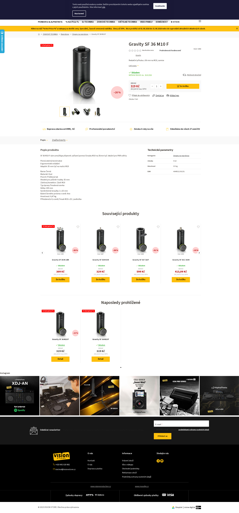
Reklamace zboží (129, 472)
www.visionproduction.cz (100, 486)
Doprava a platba (95, 468)
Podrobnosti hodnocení (170, 50)
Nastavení (79, 13)
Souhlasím (160, 6)
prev (42, 253)
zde (103, 7)
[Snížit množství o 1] (152, 86)
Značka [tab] (58, 140)
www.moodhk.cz (142, 486)
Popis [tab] (43, 140)
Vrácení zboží (127, 460)
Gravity (138, 55)
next (199, 253)
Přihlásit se (162, 436)
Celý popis (133, 66)
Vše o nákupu (127, 464)
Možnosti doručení (194, 75)
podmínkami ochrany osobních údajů (194, 429)
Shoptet (179, 507)
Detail (60, 359)
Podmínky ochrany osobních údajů (136, 476)
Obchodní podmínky (130, 468)
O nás (90, 464)
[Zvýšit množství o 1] (161, 86)
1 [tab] (120, 367)
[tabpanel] (60, 335)
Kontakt (91, 460)
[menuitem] (51, 22)
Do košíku (184, 86)
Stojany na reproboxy (181, 155)
